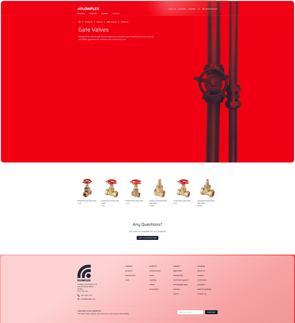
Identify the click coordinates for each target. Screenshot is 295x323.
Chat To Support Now (147, 238)
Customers (202, 280)
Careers (200, 275)
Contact (116, 13)
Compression (155, 270)
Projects (129, 270)
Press (151, 275)
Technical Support (181, 280)
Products (81, 13)
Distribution (130, 275)
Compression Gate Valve (182, 200)
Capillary (153, 280)
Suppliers (201, 284)
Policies (176, 289)
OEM (127, 280)
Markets (93, 13)
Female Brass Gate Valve (134, 200)
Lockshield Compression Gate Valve (206, 201)
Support (104, 13)
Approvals (177, 270)
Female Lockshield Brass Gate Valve (158, 201)
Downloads (178, 275)
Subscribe (211, 312)
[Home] (79, 22)
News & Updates (204, 289)
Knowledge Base (180, 284)
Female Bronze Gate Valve (86, 200)
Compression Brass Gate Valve (110, 201)
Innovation (154, 289)
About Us (201, 270)
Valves (152, 284)
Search (176, 293)
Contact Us (201, 293)
